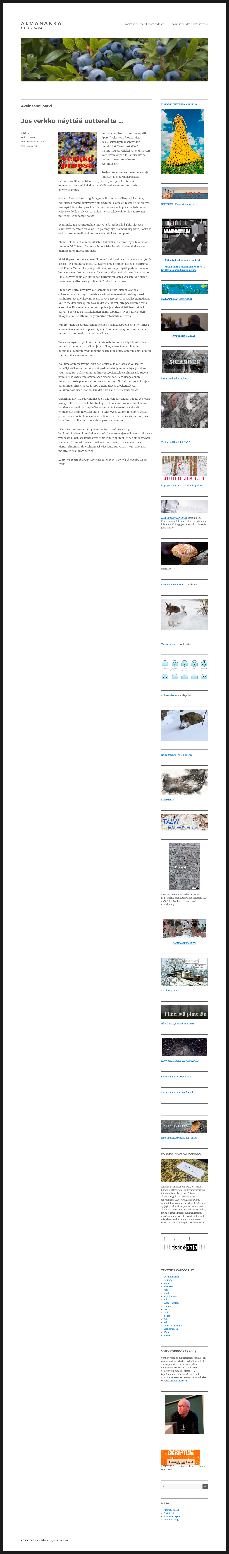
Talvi (166, 1322)
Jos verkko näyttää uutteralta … (72, 121)
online (29, 141)
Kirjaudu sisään (171, 1510)
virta (42, 141)
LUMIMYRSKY (168, 799)
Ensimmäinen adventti (172, 584)
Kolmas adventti (169, 695)
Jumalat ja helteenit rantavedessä (143, 24)
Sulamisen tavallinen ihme (174, 378)
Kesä (166, 1290)
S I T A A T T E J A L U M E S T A (176, 1076)
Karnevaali (169, 1286)
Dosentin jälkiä (171, 1276)
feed (23, 141)
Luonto (167, 1306)
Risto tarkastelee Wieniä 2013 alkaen (179, 1138)
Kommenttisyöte (172, 1516)
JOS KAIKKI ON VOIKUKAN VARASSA (179, 104)
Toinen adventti (169, 644)
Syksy (166, 1319)
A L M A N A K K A (41, 23)
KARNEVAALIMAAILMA (184, 943)
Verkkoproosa (28, 137)
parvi (36, 141)
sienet (167, 1316)
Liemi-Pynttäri (171, 1303)
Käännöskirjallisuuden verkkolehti (181, 260)
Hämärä (168, 1280)
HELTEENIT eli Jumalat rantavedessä (179, 204)
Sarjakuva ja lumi (169, 990)
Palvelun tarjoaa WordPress (54, 1540)
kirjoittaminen (171, 1296)
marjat (167, 1309)
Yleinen (167, 1335)
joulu (166, 1283)
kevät (166, 1293)
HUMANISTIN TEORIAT (183, 336)
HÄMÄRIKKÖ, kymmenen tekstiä (177, 1023)
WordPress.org (171, 1519)
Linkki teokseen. (179, 1380)
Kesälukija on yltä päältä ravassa (188, 24)
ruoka (166, 1312)
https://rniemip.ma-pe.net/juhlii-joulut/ (181, 485)
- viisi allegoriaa (176, 755)
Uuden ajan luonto (173, 1325)
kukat (166, 1299)
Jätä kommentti (29, 146)
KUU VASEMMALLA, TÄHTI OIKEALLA (180, 1061)
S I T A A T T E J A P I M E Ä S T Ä (177, 1092)
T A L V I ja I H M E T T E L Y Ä (175, 442)
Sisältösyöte (170, 1513)
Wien (166, 1332)
